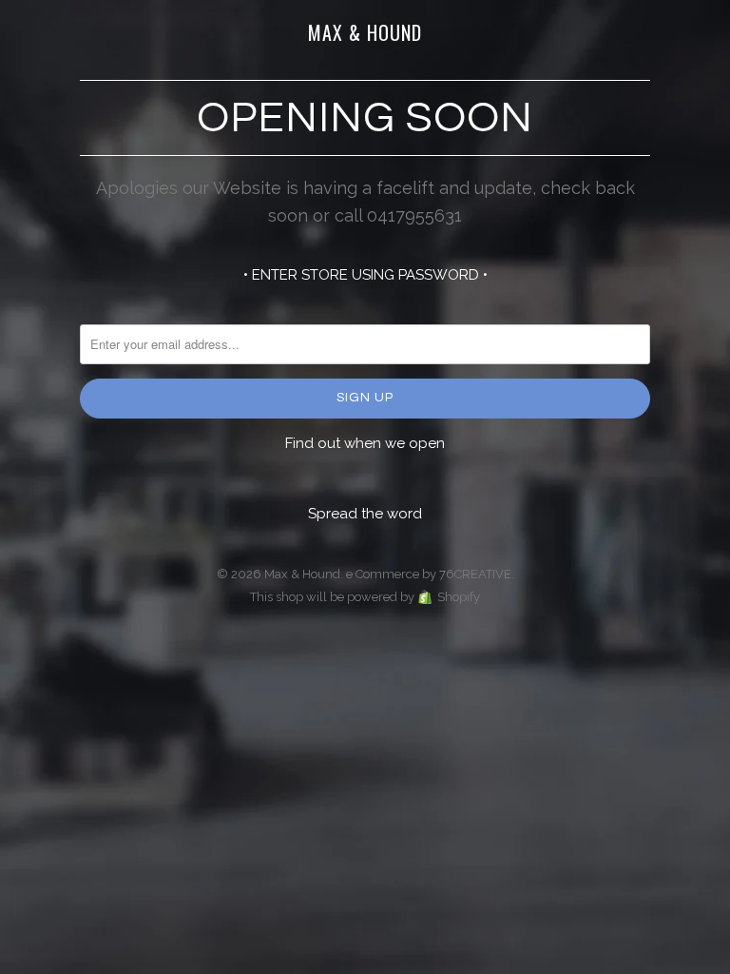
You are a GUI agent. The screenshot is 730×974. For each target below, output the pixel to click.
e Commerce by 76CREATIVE (428, 574)
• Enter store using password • (365, 274)
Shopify (458, 597)
